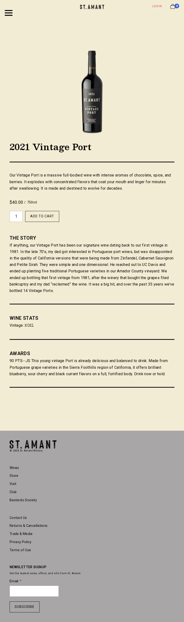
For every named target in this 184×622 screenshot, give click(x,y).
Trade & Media (21, 534)
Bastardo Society (23, 500)
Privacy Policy (20, 542)
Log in (157, 6)
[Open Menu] (8, 13)
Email (14, 581)
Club (13, 492)
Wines (14, 468)
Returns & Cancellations (29, 526)
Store (14, 476)
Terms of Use (20, 550)
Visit (13, 484)
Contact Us (18, 518)
